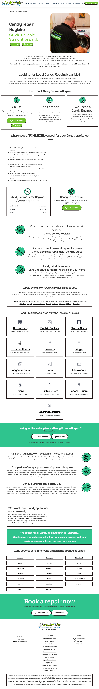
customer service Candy (26, 519)
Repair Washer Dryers (49, 649)
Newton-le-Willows (39, 304)
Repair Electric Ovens (49, 660)
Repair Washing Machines (50, 655)
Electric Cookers (49, 328)
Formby (47, 301)
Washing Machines (49, 412)
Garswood (54, 301)
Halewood (61, 301)
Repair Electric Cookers (49, 665)
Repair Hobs (49, 663)
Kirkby (85, 301)
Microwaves (79, 370)
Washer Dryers (79, 391)
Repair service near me (75, 3)
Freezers (49, 349)
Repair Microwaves (49, 671)
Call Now (16, 44)
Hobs (50, 370)
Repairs (11, 11)
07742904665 (92, 3)
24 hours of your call (82, 64)
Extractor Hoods (20, 349)
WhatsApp (28, 44)
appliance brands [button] (45, 3)
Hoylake (18, 11)
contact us (63, 3)
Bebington (22, 301)
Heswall (74, 301)
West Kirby (76, 304)
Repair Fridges (49, 644)
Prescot (48, 304)
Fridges (79, 349)
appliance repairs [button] (31, 3)
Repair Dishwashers (49, 652)
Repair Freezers (49, 641)
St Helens (62, 304)
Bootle (36, 301)
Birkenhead (29, 301)
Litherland (23, 304)
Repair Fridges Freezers (49, 646)
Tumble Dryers (49, 391)
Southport (55, 304)
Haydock (68, 301)
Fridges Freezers (20, 370)
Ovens (20, 391)
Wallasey (69, 304)
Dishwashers (20, 328)
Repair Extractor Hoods (49, 668)
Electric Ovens (79, 328)
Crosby (42, 301)
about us (56, 3)
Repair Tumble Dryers (49, 638)
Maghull (29, 304)
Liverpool (15, 301)
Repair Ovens (49, 657)
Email (80, 644)
